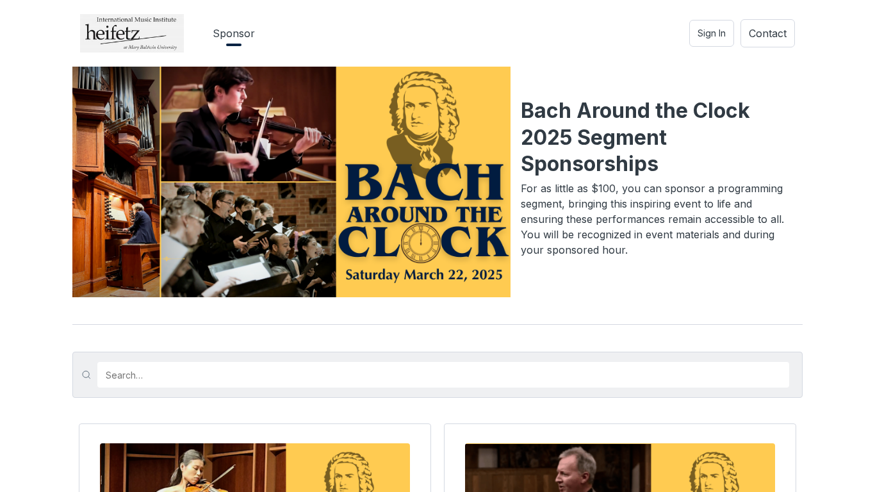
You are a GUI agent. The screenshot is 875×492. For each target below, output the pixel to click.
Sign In (712, 33)
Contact (768, 33)
